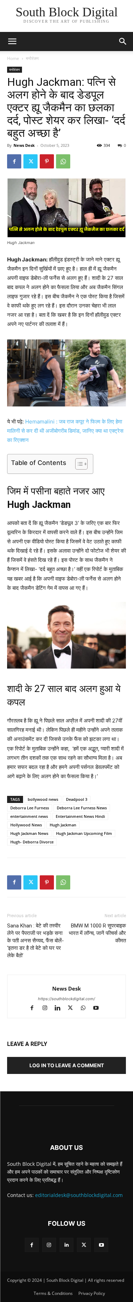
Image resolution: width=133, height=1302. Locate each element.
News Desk (24, 145)
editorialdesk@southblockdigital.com (79, 1195)
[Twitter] (30, 161)
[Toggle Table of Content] (78, 464)
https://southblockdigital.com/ (66, 998)
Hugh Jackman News (29, 833)
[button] (123, 41)
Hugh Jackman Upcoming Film (84, 833)
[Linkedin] (60, 1008)
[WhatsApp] (63, 161)
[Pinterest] (47, 161)
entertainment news (29, 816)
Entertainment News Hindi (80, 816)
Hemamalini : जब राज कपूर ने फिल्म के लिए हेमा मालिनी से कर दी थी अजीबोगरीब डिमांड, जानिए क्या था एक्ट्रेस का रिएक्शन (65, 430)
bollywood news (43, 799)
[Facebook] (14, 161)
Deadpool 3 (76, 799)
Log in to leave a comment (66, 1065)
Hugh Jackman (63, 824)
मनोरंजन (32, 58)
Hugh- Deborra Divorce (32, 841)
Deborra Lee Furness (29, 807)
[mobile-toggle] (12, 41)
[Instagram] (47, 1008)
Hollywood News (26, 824)
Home (13, 58)
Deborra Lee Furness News (82, 807)
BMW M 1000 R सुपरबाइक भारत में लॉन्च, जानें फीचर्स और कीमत (97, 933)
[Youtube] (98, 1008)
